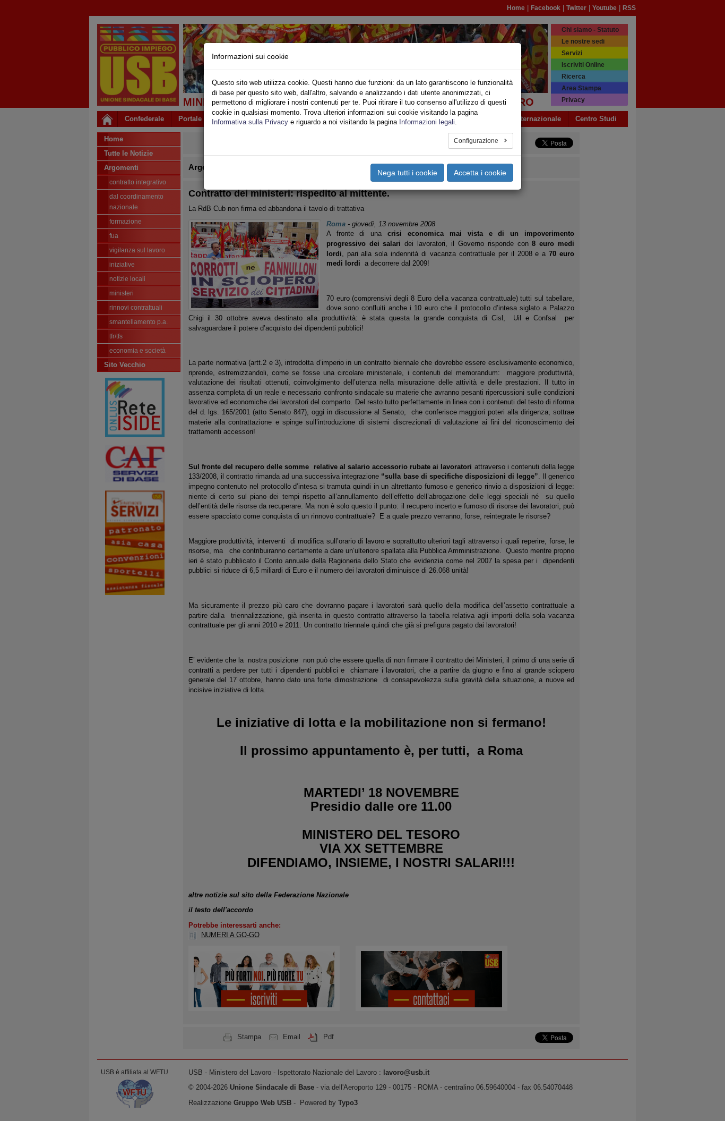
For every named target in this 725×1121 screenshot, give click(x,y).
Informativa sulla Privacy (250, 122)
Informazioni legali (427, 122)
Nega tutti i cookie (407, 172)
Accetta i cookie (480, 172)
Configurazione (477, 141)
